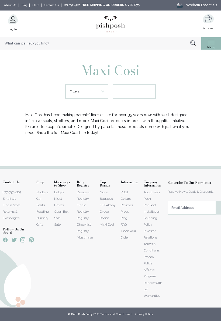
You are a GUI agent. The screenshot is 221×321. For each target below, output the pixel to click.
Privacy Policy (144, 314)
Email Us (9, 199)
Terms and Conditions (115, 314)
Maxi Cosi (107, 224)
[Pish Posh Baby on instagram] (22, 240)
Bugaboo (106, 199)
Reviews (127, 205)
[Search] (195, 43)
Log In (13, 29)
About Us (10, 5)
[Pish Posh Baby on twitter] (14, 241)
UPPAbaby (107, 205)
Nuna (104, 192)
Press (125, 211)
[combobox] (100, 43)
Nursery (42, 218)
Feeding (42, 211)
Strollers (42, 192)
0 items (208, 28)
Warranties (152, 296)
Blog (24, 5)
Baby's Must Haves (59, 198)
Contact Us (51, 5)
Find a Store (11, 205)
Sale (57, 224)
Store (35, 5)
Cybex (104, 211)
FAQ (124, 224)
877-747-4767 (72, 5)
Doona (104, 218)
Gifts (39, 224)
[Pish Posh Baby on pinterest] (31, 240)
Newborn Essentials (201, 5)
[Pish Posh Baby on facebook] (5, 240)
